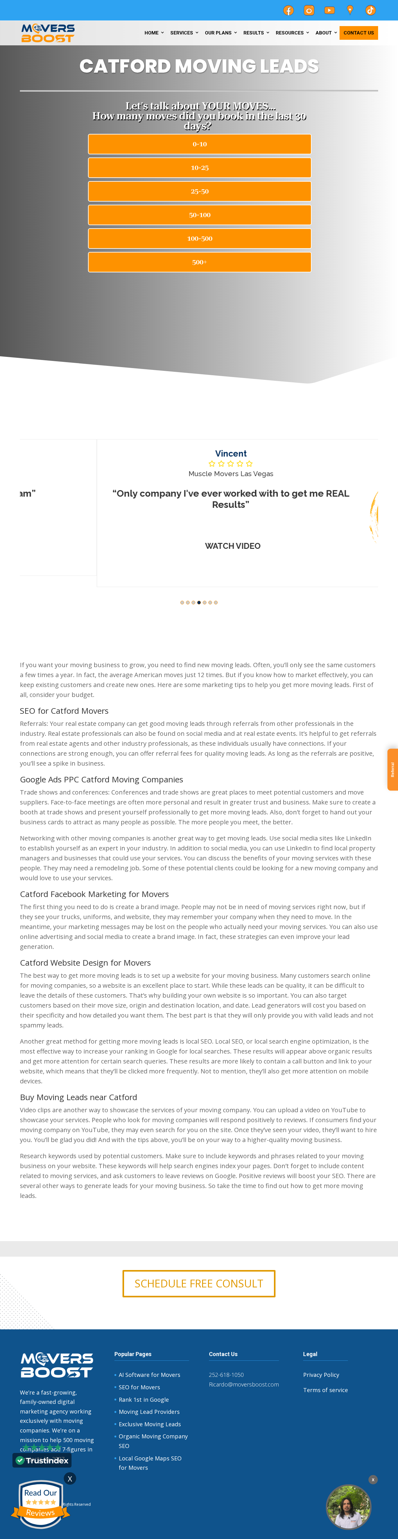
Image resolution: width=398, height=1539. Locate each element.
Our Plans (218, 33)
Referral (393, 769)
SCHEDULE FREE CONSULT (199, 1283)
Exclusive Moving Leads (150, 1424)
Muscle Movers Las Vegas (154, 474)
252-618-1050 (226, 1374)
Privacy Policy (321, 1374)
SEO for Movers (139, 1387)
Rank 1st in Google (144, 1399)
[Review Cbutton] (40, 1504)
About (324, 33)
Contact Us (359, 33)
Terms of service (325, 1390)
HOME (152, 33)
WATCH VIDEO (156, 546)
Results (253, 33)
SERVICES (181, 33)
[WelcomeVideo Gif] (349, 1507)
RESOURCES (290, 33)
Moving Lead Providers (149, 1411)
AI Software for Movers (149, 1374)
